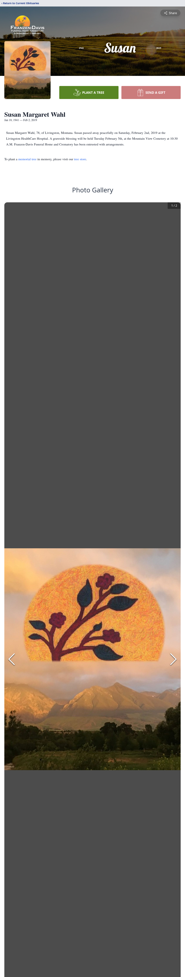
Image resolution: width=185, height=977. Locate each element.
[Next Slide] (173, 659)
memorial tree (27, 159)
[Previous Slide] (11, 659)
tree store (80, 159)
